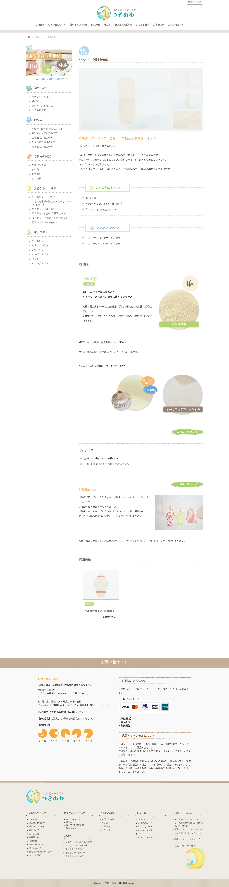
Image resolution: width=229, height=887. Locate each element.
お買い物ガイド (176, 24)
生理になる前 (39, 165)
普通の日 (36, 174)
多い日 (35, 169)
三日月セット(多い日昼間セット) (49, 213)
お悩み (67, 835)
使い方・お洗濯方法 (42, 105)
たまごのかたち (40, 245)
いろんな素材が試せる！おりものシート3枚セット (52, 203)
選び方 (107, 24)
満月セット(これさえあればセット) (50, 218)
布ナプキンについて (74, 813)
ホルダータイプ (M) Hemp (99, 610)
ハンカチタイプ (40, 263)
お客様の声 (158, 24)
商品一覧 (95, 24)
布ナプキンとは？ (41, 96)
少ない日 (36, 178)
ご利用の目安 (107, 813)
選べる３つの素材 (78, 24)
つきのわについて (57, 24)
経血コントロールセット (45, 222)
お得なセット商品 (182, 813)
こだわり (40, 24)
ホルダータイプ (40, 254)
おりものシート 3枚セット (46, 197)
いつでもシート (40, 249)
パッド (35, 259)
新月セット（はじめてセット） (48, 209)
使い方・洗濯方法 (123, 24)
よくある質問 (142, 24)
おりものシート (40, 240)
